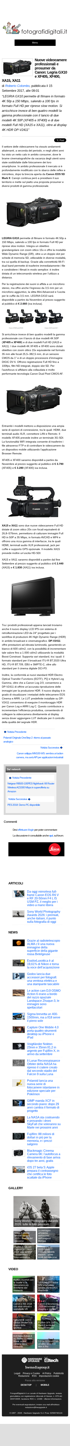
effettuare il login (26, 829)
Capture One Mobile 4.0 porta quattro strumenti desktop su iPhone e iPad (43, 1032)
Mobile (45, 1385)
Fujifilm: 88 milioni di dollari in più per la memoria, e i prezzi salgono (40, 1139)
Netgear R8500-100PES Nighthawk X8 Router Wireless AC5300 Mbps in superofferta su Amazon (30, 787)
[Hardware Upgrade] (32, 1363)
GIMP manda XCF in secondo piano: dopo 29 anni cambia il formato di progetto (43, 1105)
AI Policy (46, 1373)
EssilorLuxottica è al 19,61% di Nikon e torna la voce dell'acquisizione (43, 964)
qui (51, 835)
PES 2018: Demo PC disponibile (23, 804)
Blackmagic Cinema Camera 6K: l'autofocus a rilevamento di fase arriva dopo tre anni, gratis (43, 1155)
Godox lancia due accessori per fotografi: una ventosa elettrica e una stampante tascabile (43, 979)
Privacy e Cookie (31, 1373)
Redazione (23, 1376)
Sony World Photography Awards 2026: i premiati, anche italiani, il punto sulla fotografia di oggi (43, 916)
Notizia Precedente (16, 731)
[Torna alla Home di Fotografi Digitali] (35, 34)
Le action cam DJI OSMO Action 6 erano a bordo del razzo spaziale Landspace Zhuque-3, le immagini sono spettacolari (43, 999)
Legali (17, 1373)
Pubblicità (59, 1373)
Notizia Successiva (50, 747)
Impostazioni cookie (49, 1376)
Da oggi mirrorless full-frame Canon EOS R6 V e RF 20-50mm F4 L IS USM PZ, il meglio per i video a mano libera (43, 898)
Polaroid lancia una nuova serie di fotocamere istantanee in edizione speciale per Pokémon (43, 1087)
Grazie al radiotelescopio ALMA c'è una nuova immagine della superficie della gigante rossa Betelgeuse (43, 947)
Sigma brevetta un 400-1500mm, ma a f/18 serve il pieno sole (43, 1017)
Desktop (26, 1385)
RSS (34, 1376)
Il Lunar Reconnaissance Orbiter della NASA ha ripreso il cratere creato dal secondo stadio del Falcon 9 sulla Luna (43, 1067)
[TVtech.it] (51, 1363)
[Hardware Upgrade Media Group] (37, 1370)
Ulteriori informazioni (52, 1399)
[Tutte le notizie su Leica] (36, 855)
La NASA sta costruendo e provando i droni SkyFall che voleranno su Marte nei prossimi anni (44, 1122)
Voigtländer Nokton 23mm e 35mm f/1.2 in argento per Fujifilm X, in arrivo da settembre (43, 1049)
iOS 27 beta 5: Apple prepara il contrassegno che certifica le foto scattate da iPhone (42, 1172)
